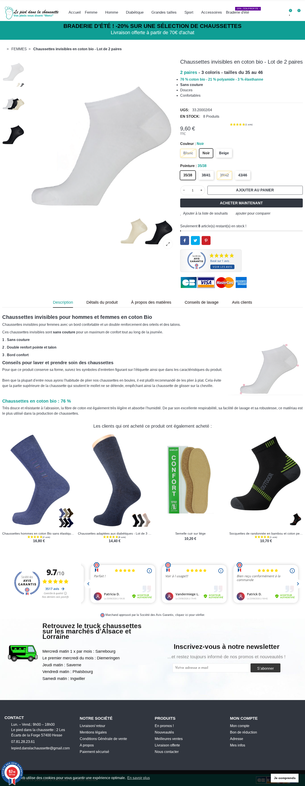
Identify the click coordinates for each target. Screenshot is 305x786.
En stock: (190, 116)
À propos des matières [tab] (151, 302)
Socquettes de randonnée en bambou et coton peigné (130, 533)
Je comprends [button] (285, 778)
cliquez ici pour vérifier (189, 615)
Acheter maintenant (241, 203)
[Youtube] (20, 756)
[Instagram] (13, 756)
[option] (101, 155)
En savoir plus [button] (138, 778)
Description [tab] (63, 302)
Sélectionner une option (39, 526)
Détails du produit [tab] (102, 302)
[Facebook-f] (6, 756)
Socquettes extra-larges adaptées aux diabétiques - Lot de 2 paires (215, 533)
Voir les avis (222, 266)
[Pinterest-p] (27, 756)
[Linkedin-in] (34, 756)
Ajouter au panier (255, 190)
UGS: (184, 110)
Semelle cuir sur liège (53, 533)
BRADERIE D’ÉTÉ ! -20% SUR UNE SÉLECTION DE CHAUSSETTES (152, 26)
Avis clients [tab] (242, 302)
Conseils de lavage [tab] (202, 302)
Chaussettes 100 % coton (280, 533)
